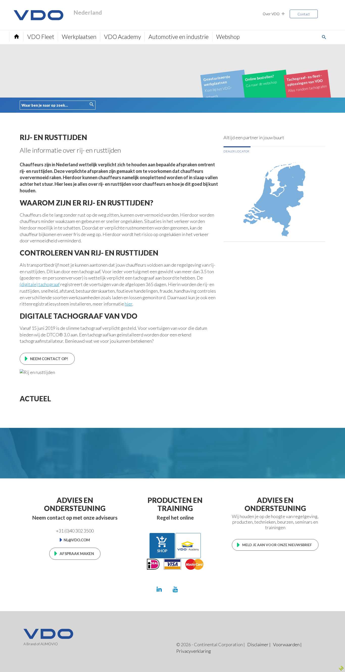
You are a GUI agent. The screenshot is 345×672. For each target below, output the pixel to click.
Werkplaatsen (79, 36)
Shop (162, 544)
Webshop (228, 36)
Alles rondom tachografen (306, 83)
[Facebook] (191, 589)
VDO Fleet (40, 36)
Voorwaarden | (287, 644)
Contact (304, 14)
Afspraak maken (77, 553)
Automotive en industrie (179, 36)
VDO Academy (122, 36)
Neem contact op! (49, 358)
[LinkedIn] (159, 589)
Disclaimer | (258, 644)
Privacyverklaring (193, 651)
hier (128, 304)
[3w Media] (341, 668)
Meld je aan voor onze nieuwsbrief (277, 545)
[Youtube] (175, 589)
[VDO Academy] (188, 545)
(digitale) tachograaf (40, 284)
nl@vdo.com (77, 540)
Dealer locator (236, 151)
